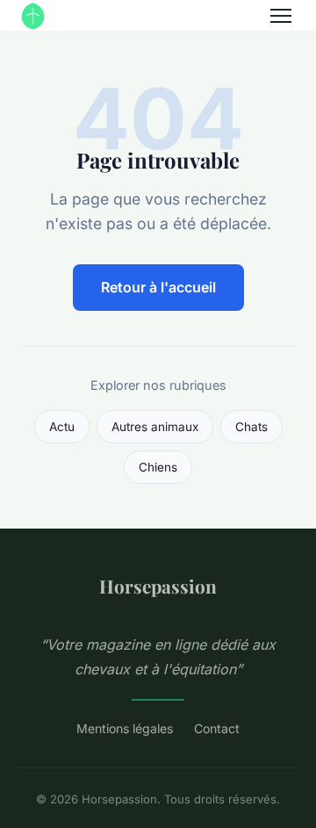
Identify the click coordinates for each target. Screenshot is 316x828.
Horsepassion (158, 585)
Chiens (158, 467)
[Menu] (280, 16)
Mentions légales (124, 728)
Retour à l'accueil (158, 287)
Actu (62, 427)
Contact (217, 728)
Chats (251, 427)
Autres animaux (154, 427)
